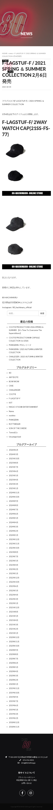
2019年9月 (13, 697)
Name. (11, 411)
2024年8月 (13, 505)
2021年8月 (13, 612)
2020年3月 (13, 675)
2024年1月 (13, 535)
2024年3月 (13, 526)
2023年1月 (13, 573)
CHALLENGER (14, 390)
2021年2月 (13, 629)
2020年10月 (14, 646)
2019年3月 (13, 714)
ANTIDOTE (13, 377)
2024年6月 (13, 514)
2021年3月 (13, 624)
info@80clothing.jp (28, 763)
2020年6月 (13, 663)
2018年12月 (14, 722)
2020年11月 (14, 641)
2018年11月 (14, 727)
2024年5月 (13, 518)
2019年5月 (13, 710)
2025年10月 (14, 458)
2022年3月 (13, 599)
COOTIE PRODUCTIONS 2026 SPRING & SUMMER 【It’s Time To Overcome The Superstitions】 (26, 330)
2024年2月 (13, 531)
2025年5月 (13, 475)
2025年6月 (13, 471)
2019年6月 (13, 705)
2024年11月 (14, 492)
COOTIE (12, 394)
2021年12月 (14, 607)
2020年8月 (13, 654)
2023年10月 (14, 548)
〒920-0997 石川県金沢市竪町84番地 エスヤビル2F (28, 757)
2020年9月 (13, 650)
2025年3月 (13, 484)
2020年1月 (13, 684)
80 (10, 373)
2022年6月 (13, 586)
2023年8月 (13, 552)
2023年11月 (14, 543)
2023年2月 (13, 569)
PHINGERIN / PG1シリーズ (20, 345)
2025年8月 (13, 463)
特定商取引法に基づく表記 (26, 780)
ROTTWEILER (14, 424)
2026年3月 (13, 454)
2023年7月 (13, 556)
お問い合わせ (26, 783)
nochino (12, 415)
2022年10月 (14, 582)
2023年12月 (14, 539)
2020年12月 (14, 637)
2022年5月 (13, 590)
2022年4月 (13, 595)
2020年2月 (13, 680)
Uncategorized (15, 437)
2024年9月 (13, 501)
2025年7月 (13, 467)
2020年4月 (13, 671)
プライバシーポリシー (26, 777)
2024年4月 (13, 522)
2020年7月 (13, 658)
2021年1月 (13, 633)
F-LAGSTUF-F (14, 398)
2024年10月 (14, 497)
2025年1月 (13, 488)
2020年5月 (13, 667)
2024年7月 (13, 509)
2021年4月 (13, 620)
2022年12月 (14, 578)
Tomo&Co (13, 432)
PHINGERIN (14, 420)
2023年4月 (13, 565)
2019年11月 (14, 688)
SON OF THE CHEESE (18, 428)
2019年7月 (13, 701)
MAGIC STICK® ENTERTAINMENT (23, 407)
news (11, 53)
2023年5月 (13, 561)
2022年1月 (13, 603)
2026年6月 (13, 450)
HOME (4, 53)
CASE (11, 386)
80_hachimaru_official (22, 307)
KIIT (10, 403)
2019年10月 (14, 693)
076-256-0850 (28, 760)
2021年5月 (13, 616)
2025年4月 (13, 480)
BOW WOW (14, 381)
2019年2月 (13, 718)
